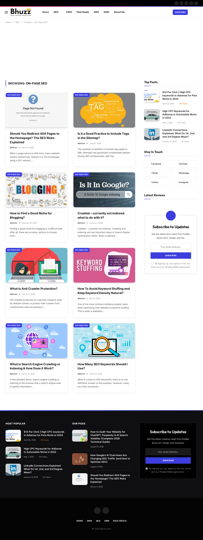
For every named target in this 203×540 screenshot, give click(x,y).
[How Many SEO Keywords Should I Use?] (104, 340)
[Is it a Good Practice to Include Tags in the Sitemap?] (104, 110)
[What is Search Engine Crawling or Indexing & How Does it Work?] (36, 340)
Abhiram (13, 147)
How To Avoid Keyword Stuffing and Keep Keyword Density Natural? (104, 291)
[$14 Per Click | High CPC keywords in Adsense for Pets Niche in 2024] (152, 96)
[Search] (196, 12)
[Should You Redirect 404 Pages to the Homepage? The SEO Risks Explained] (36, 110)
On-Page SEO (13, 95)
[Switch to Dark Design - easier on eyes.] (192, 12)
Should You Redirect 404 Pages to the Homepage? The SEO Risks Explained (34, 138)
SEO (56, 12)
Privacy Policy (172, 267)
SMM (106, 12)
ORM (69, 12)
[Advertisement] (101, 51)
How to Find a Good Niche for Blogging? (31, 215)
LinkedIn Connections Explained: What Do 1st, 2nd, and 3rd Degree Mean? (178, 133)
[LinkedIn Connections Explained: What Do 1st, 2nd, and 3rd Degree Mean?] (152, 134)
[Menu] (6, 12)
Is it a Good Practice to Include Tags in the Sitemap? (103, 136)
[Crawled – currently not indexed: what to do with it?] (104, 189)
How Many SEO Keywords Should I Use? (103, 366)
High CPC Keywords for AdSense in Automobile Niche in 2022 (179, 114)
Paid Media (83, 12)
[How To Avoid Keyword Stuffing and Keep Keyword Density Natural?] (104, 265)
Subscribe (180, 12)
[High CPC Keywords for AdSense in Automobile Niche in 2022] (152, 115)
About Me (119, 12)
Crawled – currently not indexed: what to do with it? (101, 215)
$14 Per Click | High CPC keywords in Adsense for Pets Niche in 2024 (179, 95)
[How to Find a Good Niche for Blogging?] (36, 189)
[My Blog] (22, 12)
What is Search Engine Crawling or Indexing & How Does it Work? (35, 366)
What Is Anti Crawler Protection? (34, 289)
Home (45, 12)
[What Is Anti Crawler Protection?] (36, 265)
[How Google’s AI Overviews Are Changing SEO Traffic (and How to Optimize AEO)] (80, 459)
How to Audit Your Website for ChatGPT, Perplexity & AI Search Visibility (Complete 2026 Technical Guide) (109, 436)
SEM (96, 12)
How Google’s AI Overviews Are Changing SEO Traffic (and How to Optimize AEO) (110, 458)
